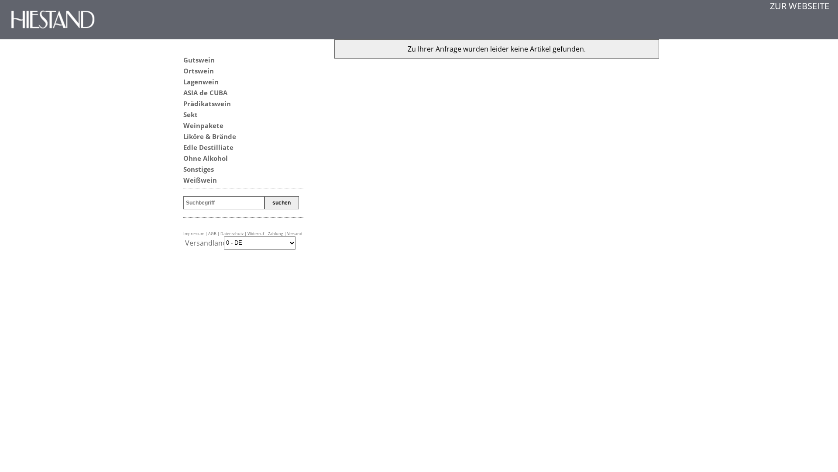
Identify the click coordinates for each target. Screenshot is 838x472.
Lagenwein (201, 81)
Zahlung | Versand (285, 233)
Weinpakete (203, 125)
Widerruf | (257, 233)
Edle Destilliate (208, 147)
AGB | (214, 233)
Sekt (190, 114)
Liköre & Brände (209, 136)
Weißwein (200, 180)
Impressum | (195, 233)
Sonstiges (198, 169)
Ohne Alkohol (205, 158)
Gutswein (199, 60)
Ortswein (198, 70)
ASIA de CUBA (205, 92)
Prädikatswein (207, 103)
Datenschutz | (233, 233)
